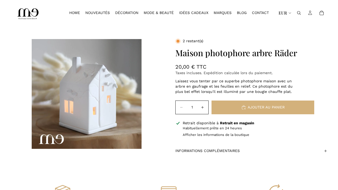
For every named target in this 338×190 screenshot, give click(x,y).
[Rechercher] (299, 13)
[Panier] (321, 13)
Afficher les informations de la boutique (216, 135)
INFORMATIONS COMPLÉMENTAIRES (207, 151)
